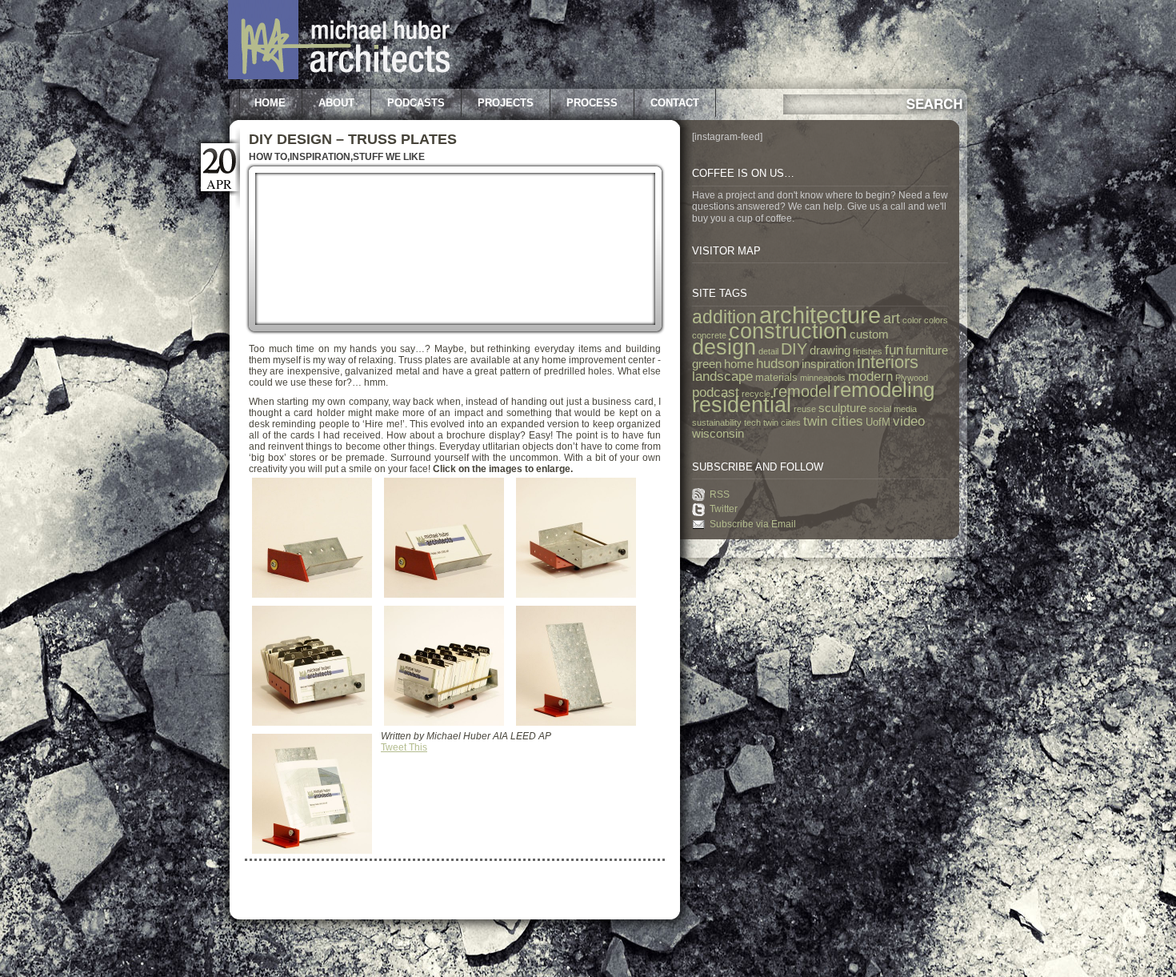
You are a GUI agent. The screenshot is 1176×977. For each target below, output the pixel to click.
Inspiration (320, 156)
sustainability (717, 422)
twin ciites (782, 422)
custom (869, 334)
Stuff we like (389, 156)
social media (893, 409)
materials (776, 377)
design (724, 347)
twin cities (833, 421)
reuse (805, 409)
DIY (794, 349)
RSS (720, 494)
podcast (715, 392)
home (739, 364)
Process (592, 103)
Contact (674, 103)
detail (768, 351)
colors (936, 320)
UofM (878, 422)
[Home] (339, 76)
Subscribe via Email (753, 524)
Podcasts (416, 103)
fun (894, 350)
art (891, 318)
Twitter (724, 509)
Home (270, 103)
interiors (887, 362)
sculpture (842, 408)
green (707, 364)
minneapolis (823, 377)
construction (788, 331)
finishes (867, 351)
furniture (927, 350)
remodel (801, 391)
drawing (830, 350)
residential (741, 405)
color (912, 320)
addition (724, 317)
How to (268, 156)
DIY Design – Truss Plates (353, 139)
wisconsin (718, 433)
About (336, 103)
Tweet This (404, 747)
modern (870, 376)
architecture (820, 315)
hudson (777, 363)
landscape (722, 376)
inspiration (828, 364)
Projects (506, 103)
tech (752, 422)
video (909, 421)
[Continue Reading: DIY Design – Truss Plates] (455, 332)
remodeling (883, 390)
